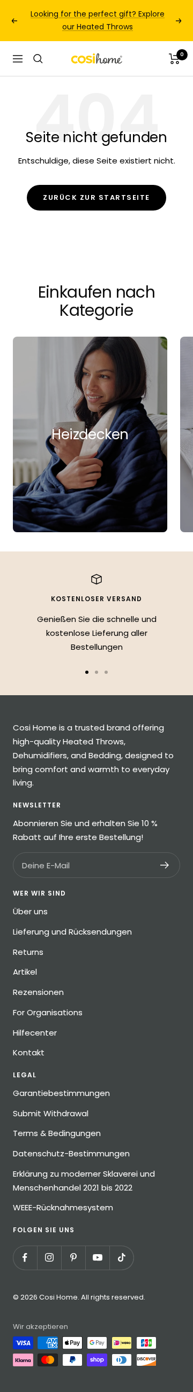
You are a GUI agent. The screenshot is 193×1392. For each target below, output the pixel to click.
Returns (28, 952)
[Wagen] (174, 58)
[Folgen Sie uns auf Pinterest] (73, 1258)
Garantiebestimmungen (61, 1093)
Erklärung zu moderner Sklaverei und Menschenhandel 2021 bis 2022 (84, 1180)
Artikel (25, 971)
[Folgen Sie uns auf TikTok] (121, 1258)
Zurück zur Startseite (96, 197)
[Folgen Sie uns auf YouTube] (97, 1258)
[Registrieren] (164, 865)
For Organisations (48, 1012)
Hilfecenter (35, 1032)
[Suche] (38, 59)
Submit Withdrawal (50, 1113)
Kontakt (28, 1052)
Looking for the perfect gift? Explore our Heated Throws (98, 20)
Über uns (30, 911)
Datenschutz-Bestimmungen (71, 1153)
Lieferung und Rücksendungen (72, 931)
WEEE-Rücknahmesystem (63, 1207)
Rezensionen (38, 992)
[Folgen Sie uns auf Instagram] (49, 1258)
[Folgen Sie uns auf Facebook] (25, 1258)
